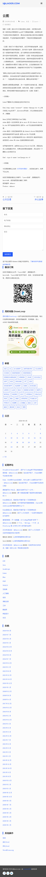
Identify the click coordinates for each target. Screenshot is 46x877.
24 (11, 447)
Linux (23, 21)
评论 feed (6, 846)
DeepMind (16, 373)
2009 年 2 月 (7, 825)
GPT (5, 381)
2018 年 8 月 (7, 695)
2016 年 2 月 (7, 716)
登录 (4, 838)
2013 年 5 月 (7, 732)
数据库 (5, 610)
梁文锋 (12, 407)
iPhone (19, 381)
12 (23, 438)
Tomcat (33, 399)
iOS (11, 381)
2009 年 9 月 (7, 801)
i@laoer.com (11, 3)
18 (17, 442)
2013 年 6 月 (7, 728)
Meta (39, 390)
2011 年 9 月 (7, 772)
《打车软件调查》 (22, 169)
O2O (21, 394)
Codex (6, 373)
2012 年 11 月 (7, 736)
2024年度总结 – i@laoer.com (12, 530)
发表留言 (8, 24)
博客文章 (6, 601)
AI (10, 369)
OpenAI (29, 394)
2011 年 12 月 (7, 760)
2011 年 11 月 (7, 764)
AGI (5, 369)
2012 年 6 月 (7, 744)
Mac (19, 390)
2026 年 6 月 (7, 639)
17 (11, 442)
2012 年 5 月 (7, 748)
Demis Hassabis (10, 377)
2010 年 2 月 (7, 784)
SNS (17, 399)
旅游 (5, 407)
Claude (38, 369)
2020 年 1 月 (7, 687)
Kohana (33, 386)
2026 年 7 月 (7, 635)
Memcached (29, 390)
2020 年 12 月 (7, 683)
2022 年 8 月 (7, 671)
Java (30, 381)
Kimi (25, 386)
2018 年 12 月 (7, 691)
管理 (24, 407)
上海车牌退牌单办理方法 (22, 537)
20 (29, 442)
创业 (29, 403)
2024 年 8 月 (7, 655)
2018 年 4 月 (7, 699)
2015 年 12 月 (7, 720)
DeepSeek (27, 373)
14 (34, 438)
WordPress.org (8, 850)
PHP (5, 399)
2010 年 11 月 (7, 780)
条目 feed (6, 842)
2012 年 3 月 (7, 752)
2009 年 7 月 (7, 805)
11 (17, 438)
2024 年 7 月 (7, 659)
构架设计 (6, 614)
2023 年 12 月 (7, 663)
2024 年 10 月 (7, 651)
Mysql (6, 394)
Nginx (14, 394)
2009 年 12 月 (7, 793)
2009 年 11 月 (7, 797)
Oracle (38, 394)
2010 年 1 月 (7, 789)
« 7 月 (5, 457)
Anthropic (28, 369)
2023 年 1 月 (7, 667)
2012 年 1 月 (7, 756)
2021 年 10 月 (7, 679)
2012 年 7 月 (7, 740)
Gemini (22, 377)
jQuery (18, 386)
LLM (13, 390)
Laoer (36, 21)
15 (40, 438)
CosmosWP (27, 869)
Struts (24, 399)
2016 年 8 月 (7, 712)
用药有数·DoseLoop (10, 316)
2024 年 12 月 (7, 647)
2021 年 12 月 (7, 675)
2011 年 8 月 (7, 776)
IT (25, 381)
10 (11, 438)
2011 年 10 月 (7, 768)
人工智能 (22, 403)
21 (34, 442)
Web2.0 (6, 403)
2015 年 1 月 (7, 724)
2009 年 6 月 (7, 809)
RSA (11, 399)
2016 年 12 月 (7, 708)
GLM (29, 377)
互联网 (14, 403)
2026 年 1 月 (7, 643)
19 (23, 442)
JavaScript (8, 386)
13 (29, 438)
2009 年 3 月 (7, 821)
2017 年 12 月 (7, 704)
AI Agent (17, 369)
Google (37, 377)
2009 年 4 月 (7, 817)
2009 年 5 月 (7, 813)
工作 (35, 403)
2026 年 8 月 (7, 631)
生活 (27, 21)
